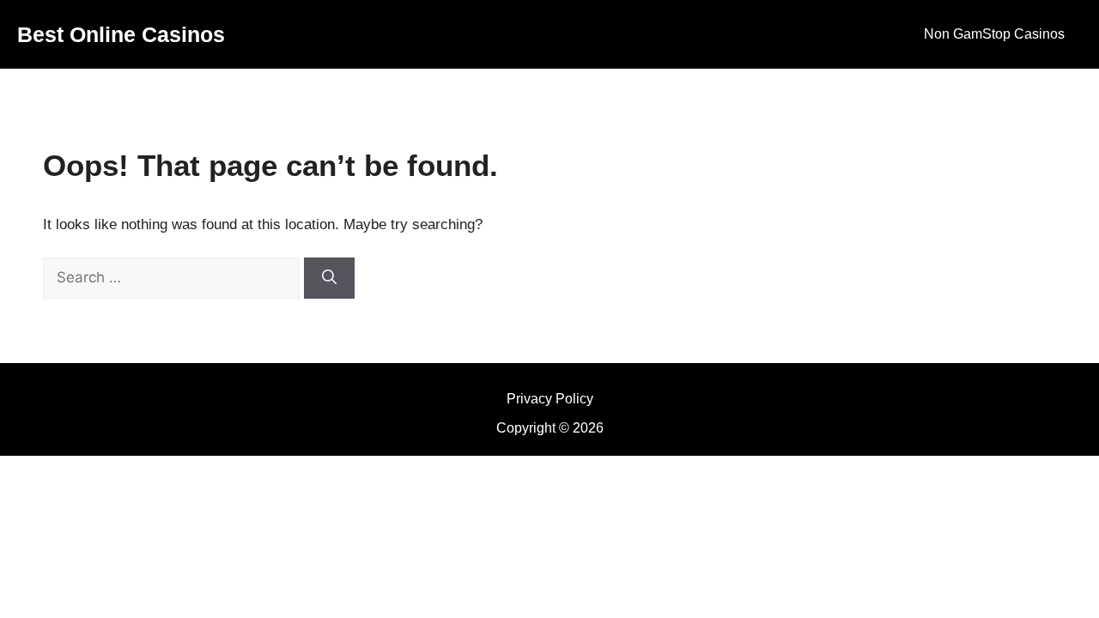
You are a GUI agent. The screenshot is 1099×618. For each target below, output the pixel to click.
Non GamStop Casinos (994, 34)
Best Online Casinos (121, 34)
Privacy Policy (550, 398)
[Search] (329, 278)
